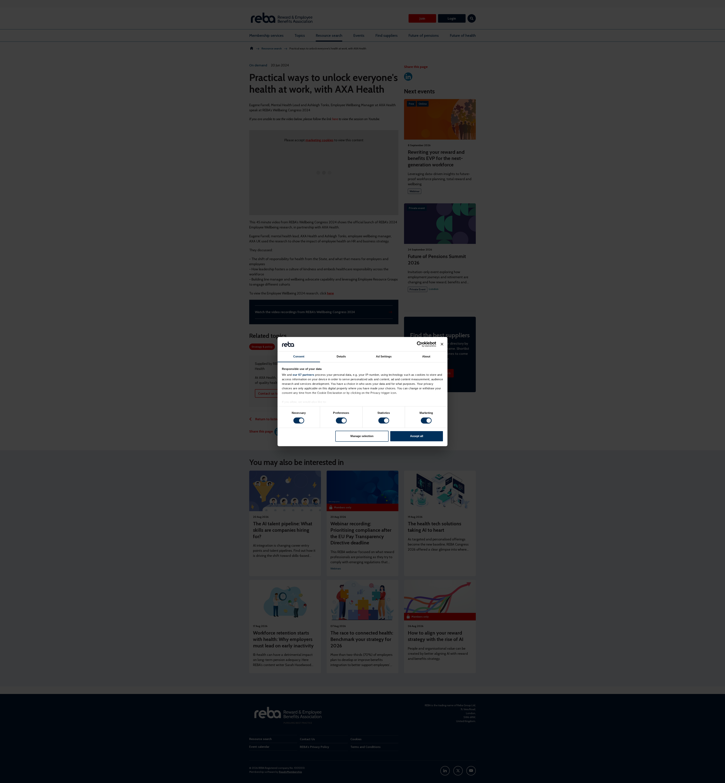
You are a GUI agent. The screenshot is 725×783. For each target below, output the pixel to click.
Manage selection (361, 436)
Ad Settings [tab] (384, 356)
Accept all (416, 436)
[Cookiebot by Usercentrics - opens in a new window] (419, 344)
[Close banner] (442, 344)
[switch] (341, 420)
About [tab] (426, 356)
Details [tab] (341, 356)
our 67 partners (303, 375)
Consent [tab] (299, 356)
